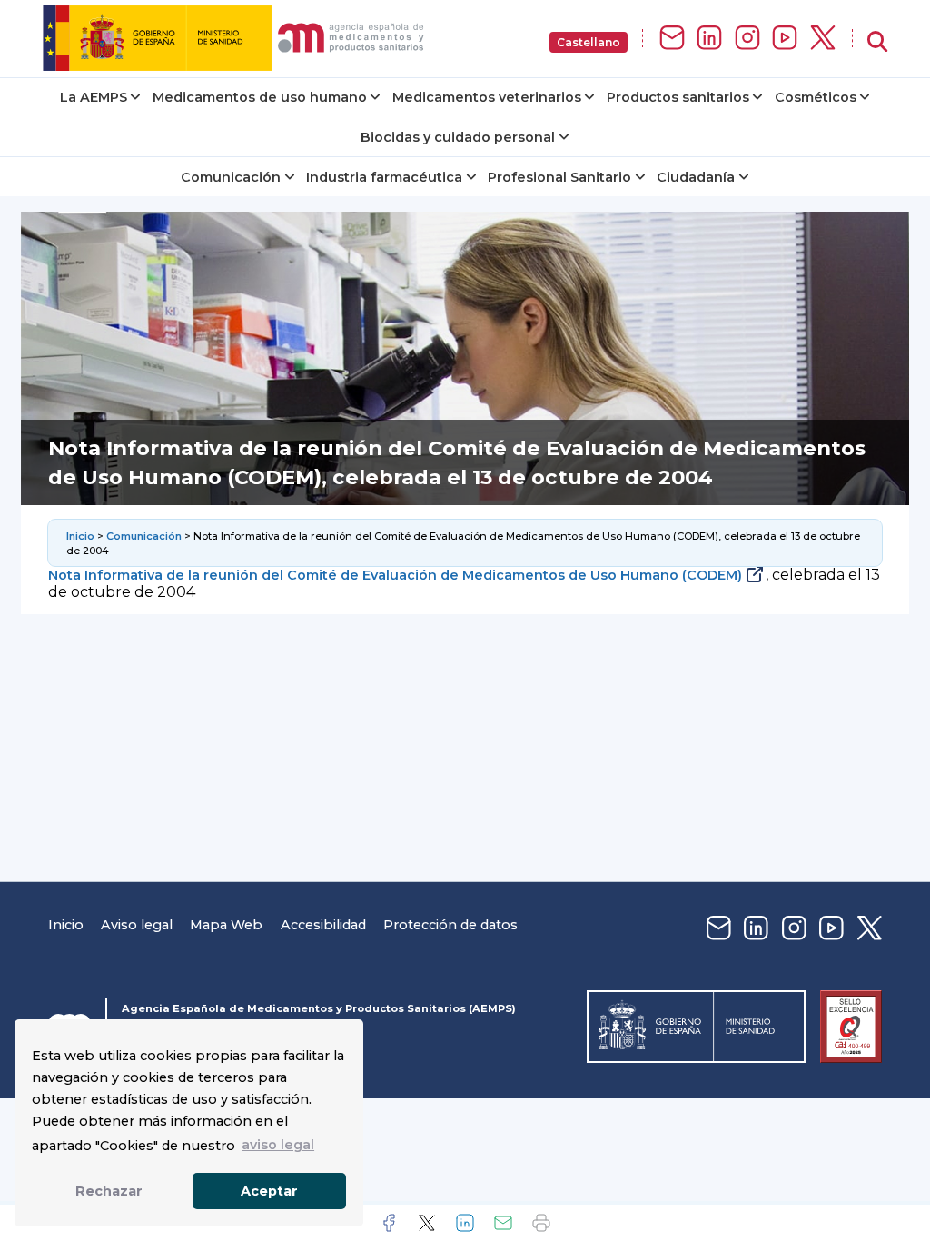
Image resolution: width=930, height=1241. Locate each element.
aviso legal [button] (278, 1145)
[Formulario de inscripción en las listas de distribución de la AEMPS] (672, 38)
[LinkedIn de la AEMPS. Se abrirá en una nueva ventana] (709, 38)
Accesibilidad (323, 925)
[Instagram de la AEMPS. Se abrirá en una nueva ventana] (747, 38)
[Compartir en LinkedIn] (465, 1223)
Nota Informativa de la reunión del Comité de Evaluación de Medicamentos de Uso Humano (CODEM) (395, 575)
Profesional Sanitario (559, 177)
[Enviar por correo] (503, 1223)
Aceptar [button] (269, 1191)
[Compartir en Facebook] (389, 1223)
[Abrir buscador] (877, 42)
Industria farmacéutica (384, 177)
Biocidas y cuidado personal (458, 137)
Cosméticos (815, 97)
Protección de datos (450, 925)
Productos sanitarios (678, 97)
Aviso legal (137, 925)
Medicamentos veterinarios (486, 97)
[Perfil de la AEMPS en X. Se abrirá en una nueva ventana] (822, 38)
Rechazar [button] (109, 1191)
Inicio (80, 536)
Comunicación (231, 177)
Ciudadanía (696, 177)
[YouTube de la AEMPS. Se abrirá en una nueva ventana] (784, 38)
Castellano (588, 42)
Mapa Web (226, 925)
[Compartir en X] (427, 1223)
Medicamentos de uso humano (260, 97)
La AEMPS (93, 97)
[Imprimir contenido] (541, 1223)
